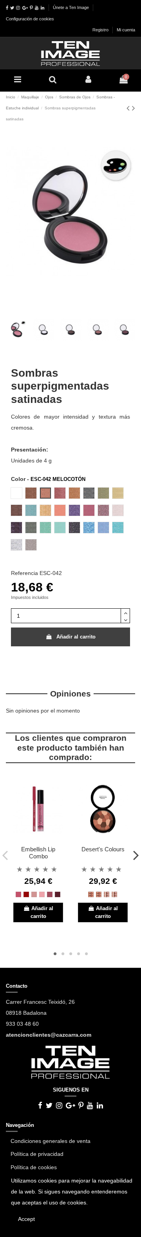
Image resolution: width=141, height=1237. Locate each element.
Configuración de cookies (30, 18)
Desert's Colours (103, 849)
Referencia (24, 573)
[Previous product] (129, 107)
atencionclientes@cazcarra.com (48, 1035)
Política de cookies (34, 1167)
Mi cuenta (126, 29)
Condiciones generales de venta (50, 1141)
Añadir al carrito (76, 637)
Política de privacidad (37, 1154)
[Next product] (133, 107)
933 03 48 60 (22, 1024)
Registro (101, 29)
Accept (26, 1219)
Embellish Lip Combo (38, 853)
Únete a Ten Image (71, 7)
